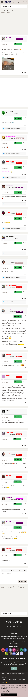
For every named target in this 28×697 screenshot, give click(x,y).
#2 (25, 117)
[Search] (26, 2)
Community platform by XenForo (13, 674)
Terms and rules (12, 679)
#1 (25, 43)
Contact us (4, 679)
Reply (25, 72)
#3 (25, 142)
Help (3, 682)
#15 (25, 458)
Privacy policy (22, 679)
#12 (25, 381)
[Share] (24, 43)
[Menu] (2, 2)
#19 (25, 554)
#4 (25, 167)
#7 (25, 242)
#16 (25, 481)
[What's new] (23, 2)
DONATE (14, 668)
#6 (25, 217)
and (12, 128)
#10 (25, 315)
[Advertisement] (14, 24)
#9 (25, 291)
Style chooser (4, 677)
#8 (25, 266)
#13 (25, 416)
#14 (25, 438)
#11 (25, 360)
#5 (25, 191)
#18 (25, 527)
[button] (2, 571)
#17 (25, 503)
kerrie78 (4, 12)
